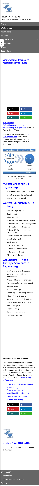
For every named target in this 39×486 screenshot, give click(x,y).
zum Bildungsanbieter (16, 135)
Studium (4, 35)
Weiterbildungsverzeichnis (13, 125)
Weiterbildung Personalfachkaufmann (16, 388)
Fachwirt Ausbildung (15, 399)
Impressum (6, 472)
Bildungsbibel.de (11, 17)
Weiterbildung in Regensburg (14, 127)
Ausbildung (6, 31)
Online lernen (7, 39)
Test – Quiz (5, 51)
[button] (13, 109)
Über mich (5, 483)
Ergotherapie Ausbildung (17, 396)
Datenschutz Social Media (12, 479)
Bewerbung (6, 43)
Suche (3, 24)
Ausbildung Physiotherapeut (18, 393)
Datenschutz (6, 475)
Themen (4, 47)
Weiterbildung (7, 28)
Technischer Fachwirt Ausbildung (20, 384)
